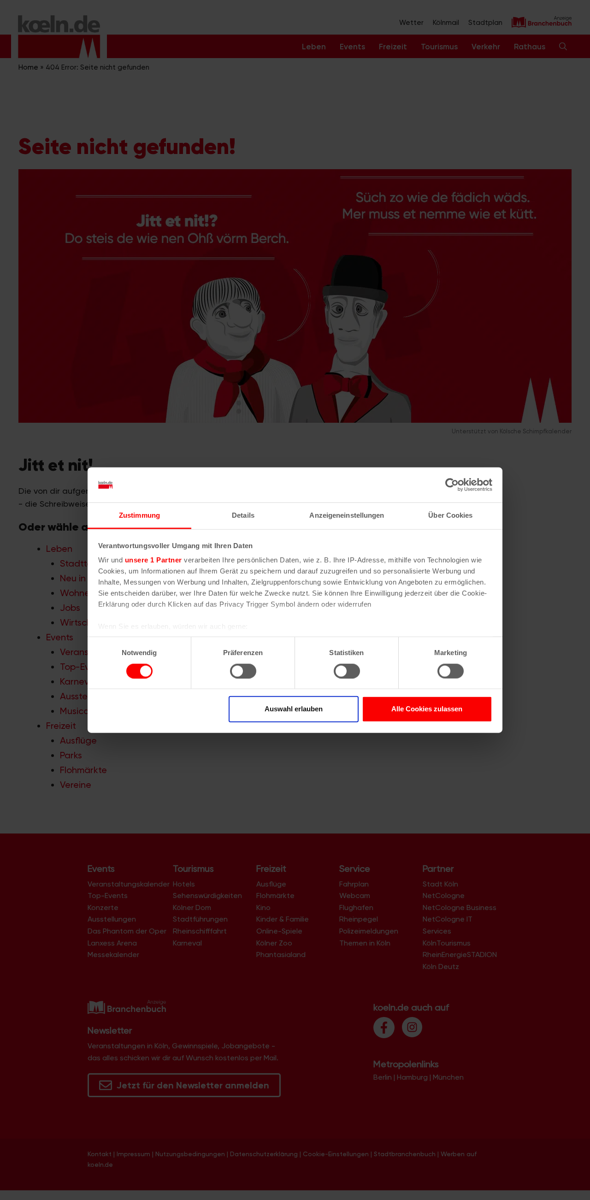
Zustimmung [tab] (139, 515)
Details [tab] (243, 515)
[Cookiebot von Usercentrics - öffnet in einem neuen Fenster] (452, 485)
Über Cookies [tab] (450, 515)
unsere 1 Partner (153, 560)
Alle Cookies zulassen (426, 709)
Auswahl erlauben (294, 709)
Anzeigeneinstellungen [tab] (346, 515)
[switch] (243, 670)
